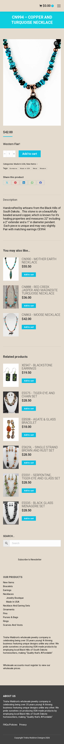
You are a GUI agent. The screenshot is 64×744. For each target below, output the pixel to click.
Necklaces (8, 594)
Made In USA (19, 164)
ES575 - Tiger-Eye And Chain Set (38, 394)
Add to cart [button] (29, 275)
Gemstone (13, 168)
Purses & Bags (10, 617)
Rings (6, 621)
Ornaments (8, 609)
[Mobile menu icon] (59, 6)
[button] (56, 43)
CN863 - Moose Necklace (41, 314)
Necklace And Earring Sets (16, 605)
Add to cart (29, 153)
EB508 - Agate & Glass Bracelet (39, 421)
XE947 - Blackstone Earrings (37, 367)
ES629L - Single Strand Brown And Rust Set (40, 449)
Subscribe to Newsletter (29, 559)
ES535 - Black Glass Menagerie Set (37, 504)
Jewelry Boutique (15, 598)
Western (43, 168)
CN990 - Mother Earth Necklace (39, 260)
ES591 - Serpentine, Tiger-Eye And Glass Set (41, 477)
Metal (35, 168)
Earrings (7, 590)
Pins (5, 613)
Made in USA (25, 168)
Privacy (23, 724)
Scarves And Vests (13, 625)
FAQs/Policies (10, 724)
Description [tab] (10, 199)
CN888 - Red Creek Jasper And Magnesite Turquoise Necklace (40, 290)
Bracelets (8, 586)
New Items (31, 164)
